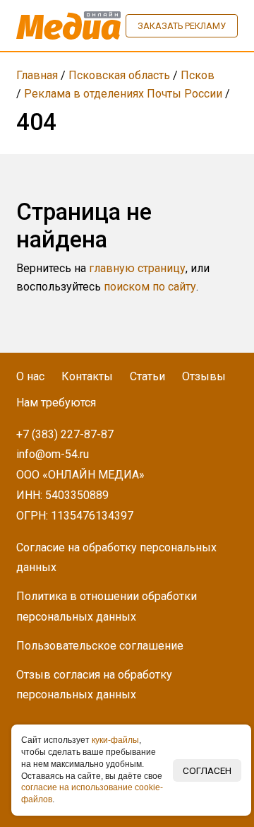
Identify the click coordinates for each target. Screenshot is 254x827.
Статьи (147, 376)
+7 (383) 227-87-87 (65, 434)
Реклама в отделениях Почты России (123, 93)
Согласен (207, 770)
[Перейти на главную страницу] (68, 25)
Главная (37, 75)
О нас (30, 376)
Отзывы (204, 376)
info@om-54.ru (52, 454)
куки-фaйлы (115, 740)
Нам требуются (56, 402)
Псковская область (119, 75)
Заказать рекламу (182, 25)
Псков (197, 75)
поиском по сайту (150, 286)
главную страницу (137, 268)
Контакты (87, 376)
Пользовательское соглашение (99, 645)
